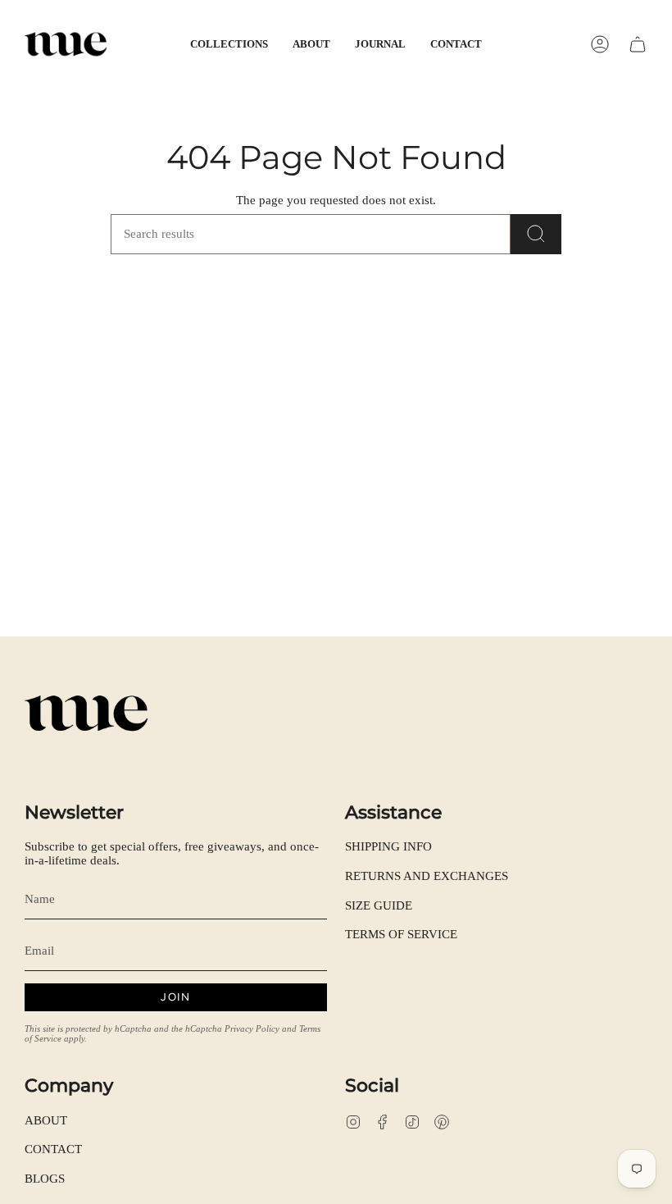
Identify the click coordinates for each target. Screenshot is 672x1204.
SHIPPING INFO (388, 846)
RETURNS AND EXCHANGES (426, 875)
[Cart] (637, 44)
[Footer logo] (86, 713)
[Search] (536, 234)
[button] (229, 44)
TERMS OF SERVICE (401, 934)
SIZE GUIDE (378, 905)
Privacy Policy (252, 1028)
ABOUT (46, 1120)
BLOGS (45, 1178)
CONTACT (53, 1149)
